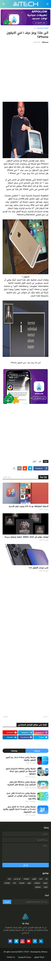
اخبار (34, 461)
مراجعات (37, 750)
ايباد (9, 878)
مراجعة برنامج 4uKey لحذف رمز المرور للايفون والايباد (21, 758)
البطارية (38, 887)
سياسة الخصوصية (24, 957)
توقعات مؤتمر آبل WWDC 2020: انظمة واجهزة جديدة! (26, 537)
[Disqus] (25, 608)
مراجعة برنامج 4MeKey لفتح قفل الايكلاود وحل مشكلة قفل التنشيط (22, 783)
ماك (14, 882)
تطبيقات (37, 882)
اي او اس (17, 878)
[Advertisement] (25, 72)
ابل (35, 28)
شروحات (26, 878)
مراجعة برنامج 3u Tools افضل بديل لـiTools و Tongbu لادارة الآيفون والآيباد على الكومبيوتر (19, 809)
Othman (44, 951)
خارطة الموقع (39, 957)
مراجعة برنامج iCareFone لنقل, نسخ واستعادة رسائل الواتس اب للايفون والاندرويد (21, 796)
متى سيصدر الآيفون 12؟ (38, 568)
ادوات (45, 887)
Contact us (11, 957)
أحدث (45, 716)
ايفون (34, 878)
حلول (29, 882)
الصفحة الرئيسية (42, 28)
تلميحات (21, 882)
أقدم (5, 716)
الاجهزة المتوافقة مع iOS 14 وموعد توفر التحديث (28, 506)
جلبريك (45, 882)
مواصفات (14, 750)
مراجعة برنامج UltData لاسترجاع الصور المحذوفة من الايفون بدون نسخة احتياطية (21, 771)
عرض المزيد (7, 477)
